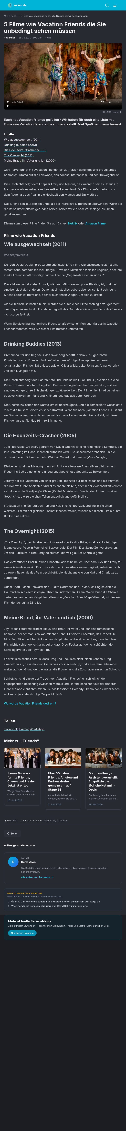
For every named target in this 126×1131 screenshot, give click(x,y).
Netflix (72, 223)
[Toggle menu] (115, 5)
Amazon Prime (95, 223)
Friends (14, 16)
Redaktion (10, 37)
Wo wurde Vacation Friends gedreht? (30, 703)
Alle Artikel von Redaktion (36, 877)
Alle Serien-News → (22, 933)
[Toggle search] (107, 5)
